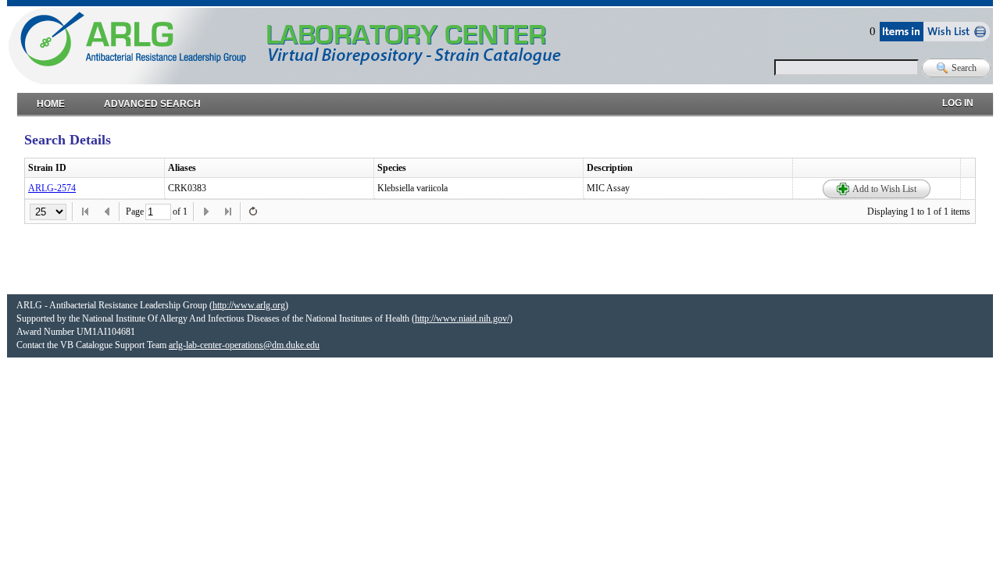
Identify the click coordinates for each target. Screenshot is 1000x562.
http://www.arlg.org (248, 305)
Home (51, 100)
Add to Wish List (884, 188)
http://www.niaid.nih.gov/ (462, 318)
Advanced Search (152, 100)
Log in (957, 99)
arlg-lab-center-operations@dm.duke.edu (244, 345)
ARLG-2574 (52, 188)
